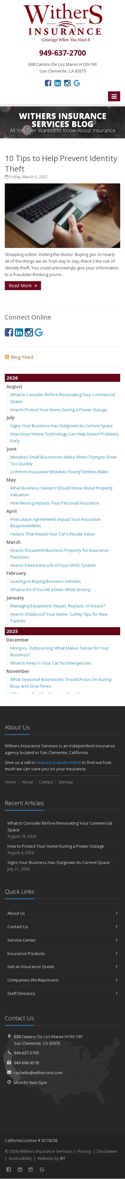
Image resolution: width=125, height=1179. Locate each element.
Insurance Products (26, 953)
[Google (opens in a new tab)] (77, 83)
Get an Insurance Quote (30, 966)
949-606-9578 (26, 1063)
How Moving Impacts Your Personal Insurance (54, 503)
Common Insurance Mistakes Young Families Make (59, 471)
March (13, 542)
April (11, 511)
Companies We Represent (32, 980)
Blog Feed (22, 357)
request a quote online (59, 762)
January (15, 598)
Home (10, 782)
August (14, 386)
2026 (12, 377)
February (16, 573)
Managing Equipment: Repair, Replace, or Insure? (57, 606)
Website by (51, 1158)
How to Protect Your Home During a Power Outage (58, 409)
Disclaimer (107, 1151)
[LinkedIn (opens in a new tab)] (57, 83)
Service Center (21, 940)
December (17, 640)
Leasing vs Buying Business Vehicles (45, 581)
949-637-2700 (26, 1053)
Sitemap (65, 782)
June (11, 449)
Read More (21, 285)
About (27, 782)
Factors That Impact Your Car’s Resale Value (52, 534)
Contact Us (17, 926)
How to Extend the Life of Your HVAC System (53, 565)
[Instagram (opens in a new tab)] (67, 83)
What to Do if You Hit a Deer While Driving (50, 589)
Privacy (85, 1151)
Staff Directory (21, 993)
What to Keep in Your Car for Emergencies (50, 663)
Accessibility (20, 1158)
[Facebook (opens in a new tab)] (48, 83)
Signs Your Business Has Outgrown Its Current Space (61, 425)
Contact (46, 782)
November (17, 671)
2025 (12, 631)
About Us (16, 913)
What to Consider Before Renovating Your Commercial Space (59, 829)
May (11, 480)
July (10, 417)
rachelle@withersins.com (38, 1072)
